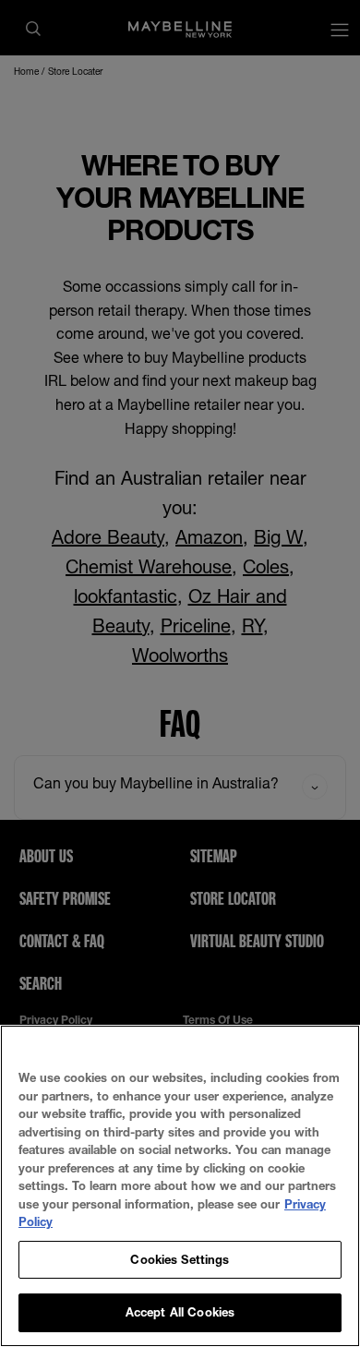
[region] (180, 1186)
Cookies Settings (179, 1259)
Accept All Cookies (180, 1312)
